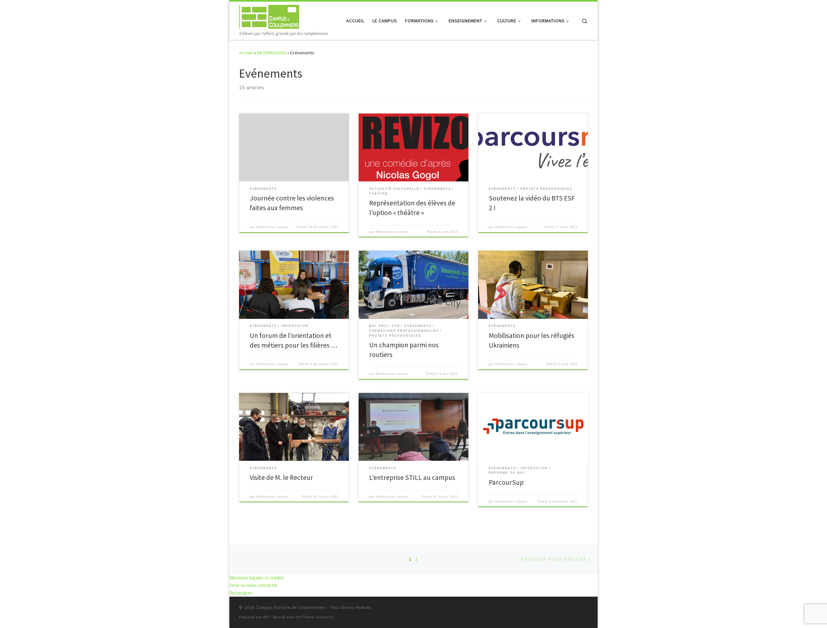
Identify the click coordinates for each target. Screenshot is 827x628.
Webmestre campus (272, 227)
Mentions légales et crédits (256, 578)
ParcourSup (506, 482)
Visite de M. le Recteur (281, 477)
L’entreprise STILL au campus (412, 477)
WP (266, 617)
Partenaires (241, 593)
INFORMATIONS (271, 53)
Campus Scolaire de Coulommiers (290, 607)
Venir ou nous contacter (253, 585)
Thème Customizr (318, 617)
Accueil (246, 53)
